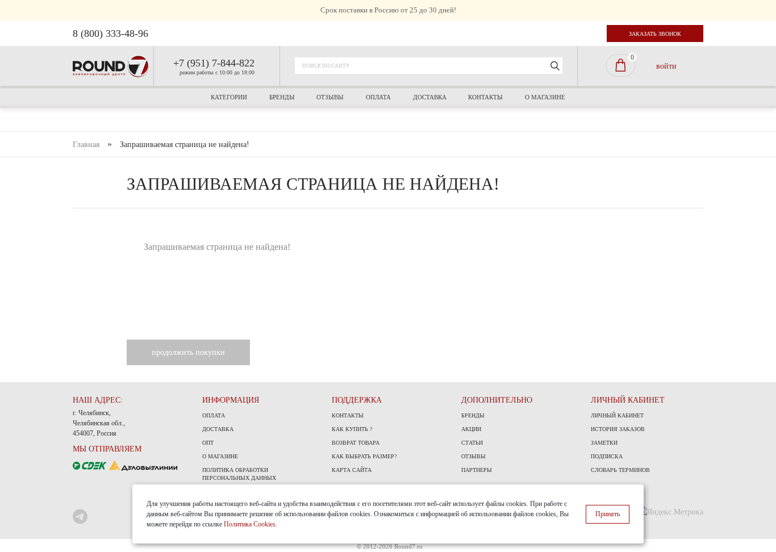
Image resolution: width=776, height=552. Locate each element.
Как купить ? (352, 429)
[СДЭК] (91, 465)
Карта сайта (352, 470)
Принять (607, 514)
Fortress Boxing (354, 159)
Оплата (378, 97)
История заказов (618, 429)
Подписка (607, 456)
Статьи (472, 443)
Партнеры (476, 470)
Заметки (604, 443)
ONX (407, 159)
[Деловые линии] (143, 465)
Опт (208, 443)
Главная (86, 144)
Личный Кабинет (617, 415)
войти (666, 65)
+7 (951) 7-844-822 (214, 63)
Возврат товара (355, 443)
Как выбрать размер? (364, 456)
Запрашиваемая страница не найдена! (184, 144)
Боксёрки (244, 236)
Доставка (430, 97)
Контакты (485, 97)
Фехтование (388, 232)
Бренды (282, 97)
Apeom (276, 159)
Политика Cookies (250, 524)
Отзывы (330, 97)
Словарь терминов (620, 470)
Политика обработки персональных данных (239, 474)
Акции (471, 429)
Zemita (493, 159)
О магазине (545, 97)
